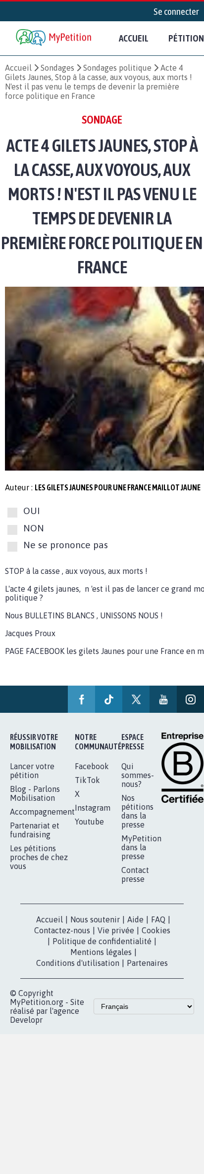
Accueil (134, 38)
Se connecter (176, 11)
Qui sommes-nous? (137, 775)
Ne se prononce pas (65, 544)
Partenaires (147, 962)
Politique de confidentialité (102, 941)
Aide (135, 919)
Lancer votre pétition (32, 771)
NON (33, 527)
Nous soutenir (95, 919)
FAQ (158, 919)
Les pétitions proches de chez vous (39, 857)
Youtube (89, 821)
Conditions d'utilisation (77, 962)
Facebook (92, 766)
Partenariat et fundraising (34, 830)
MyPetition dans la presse (141, 847)
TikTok (87, 780)
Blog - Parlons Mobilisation (35, 793)
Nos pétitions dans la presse (137, 811)
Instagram (92, 807)
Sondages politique (117, 67)
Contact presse (135, 874)
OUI (31, 511)
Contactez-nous (62, 930)
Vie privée (116, 930)
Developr (26, 1019)
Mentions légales (101, 952)
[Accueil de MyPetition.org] (54, 38)
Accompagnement (42, 811)
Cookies (156, 930)
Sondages (57, 67)
